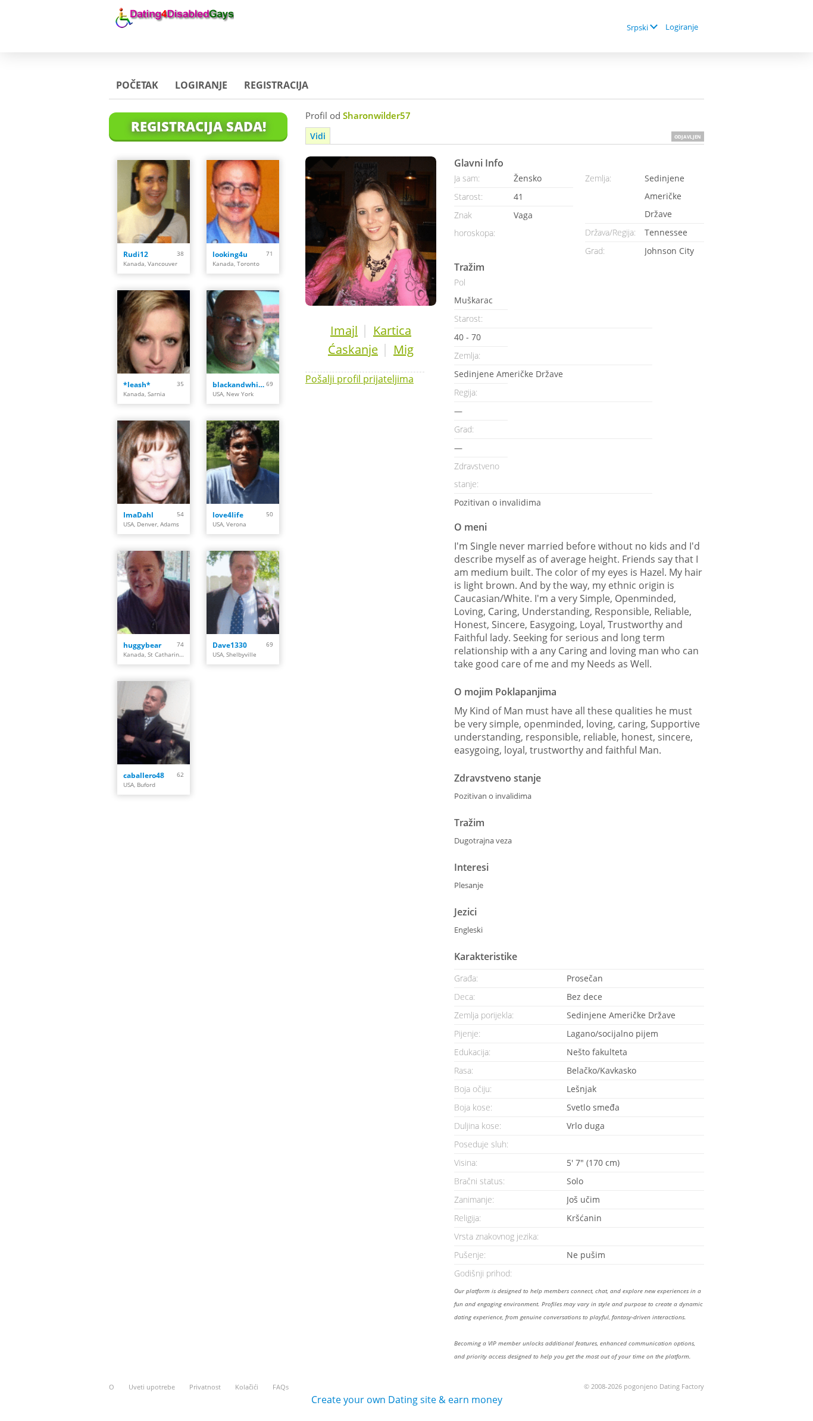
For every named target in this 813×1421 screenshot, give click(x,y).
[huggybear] (153, 592)
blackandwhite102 (239, 384)
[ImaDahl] (153, 462)
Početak (137, 85)
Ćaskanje (353, 349)
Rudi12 (135, 254)
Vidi (318, 136)
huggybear (142, 645)
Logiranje (681, 26)
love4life (227, 515)
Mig (403, 349)
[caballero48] (153, 722)
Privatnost (205, 1386)
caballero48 (143, 775)
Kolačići (246, 1386)
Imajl (344, 330)
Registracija (276, 85)
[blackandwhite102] (243, 332)
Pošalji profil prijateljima (359, 378)
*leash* (137, 384)
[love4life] (243, 462)
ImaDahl (138, 515)
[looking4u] (243, 201)
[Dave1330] (243, 592)
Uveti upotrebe (152, 1386)
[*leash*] (153, 332)
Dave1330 (229, 645)
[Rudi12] (153, 201)
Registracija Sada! (198, 126)
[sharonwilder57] (370, 231)
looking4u (230, 254)
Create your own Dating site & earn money (406, 1399)
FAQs (281, 1386)
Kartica (392, 330)
